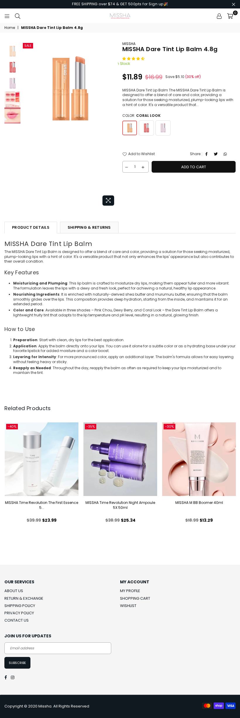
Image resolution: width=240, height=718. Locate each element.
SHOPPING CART (135, 598)
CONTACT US (16, 620)
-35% (90, 426)
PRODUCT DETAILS (30, 227)
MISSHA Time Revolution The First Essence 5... (41, 505)
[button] (133, 58)
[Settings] (219, 15)
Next (113, 125)
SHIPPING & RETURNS (89, 227)
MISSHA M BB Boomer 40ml (199, 502)
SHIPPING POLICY (19, 605)
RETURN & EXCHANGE (23, 598)
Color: (141, 115)
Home (9, 27)
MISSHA (129, 43)
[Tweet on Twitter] (217, 154)
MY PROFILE (130, 591)
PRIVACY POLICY (19, 613)
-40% (12, 426)
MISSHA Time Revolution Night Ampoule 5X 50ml (120, 505)
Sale (28, 45)
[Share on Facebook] (207, 154)
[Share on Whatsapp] (226, 154)
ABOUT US (13, 591)
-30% (169, 426)
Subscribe (17, 662)
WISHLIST (128, 605)
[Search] (17, 15)
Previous (26, 125)
